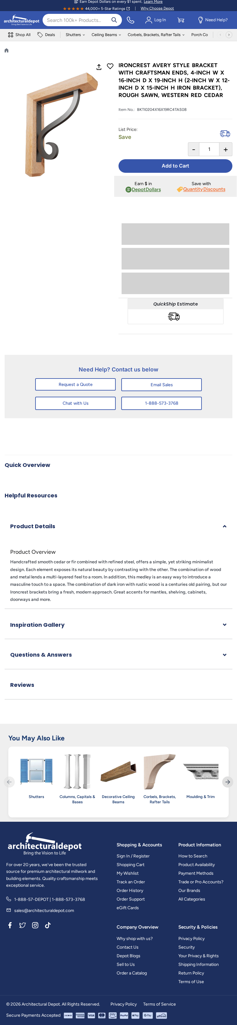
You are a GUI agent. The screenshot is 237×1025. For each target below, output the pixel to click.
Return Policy (191, 973)
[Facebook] (10, 926)
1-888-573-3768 (161, 403)
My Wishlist (128, 873)
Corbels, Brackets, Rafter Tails (154, 34)
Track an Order (131, 882)
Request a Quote (76, 384)
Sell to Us (126, 964)
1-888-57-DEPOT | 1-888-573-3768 (49, 899)
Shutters (73, 34)
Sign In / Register (133, 856)
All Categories (191, 899)
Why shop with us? (135, 938)
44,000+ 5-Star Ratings (105, 8)
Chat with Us (76, 403)
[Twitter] (22, 926)
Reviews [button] (22, 685)
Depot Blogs (128, 955)
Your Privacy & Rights (198, 955)
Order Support (131, 899)
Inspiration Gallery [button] (37, 625)
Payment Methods (196, 873)
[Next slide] (227, 782)
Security (186, 947)
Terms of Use (191, 981)
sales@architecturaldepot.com (44, 910)
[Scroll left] (220, 34)
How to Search (192, 856)
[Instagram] (35, 926)
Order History (130, 890)
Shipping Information (198, 964)
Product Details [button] (32, 526)
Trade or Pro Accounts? (200, 882)
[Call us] (130, 20)
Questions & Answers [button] (41, 654)
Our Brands (189, 890)
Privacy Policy (191, 938)
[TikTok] (48, 926)
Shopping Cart (130, 864)
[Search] (114, 20)
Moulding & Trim (200, 796)
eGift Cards (128, 907)
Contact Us (128, 947)
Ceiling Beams (104, 34)
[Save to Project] (110, 66)
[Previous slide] (9, 782)
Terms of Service (159, 1004)
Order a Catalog (132, 973)
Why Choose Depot (157, 8)
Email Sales (162, 384)
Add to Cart (175, 166)
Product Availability (196, 864)
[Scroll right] (229, 34)
